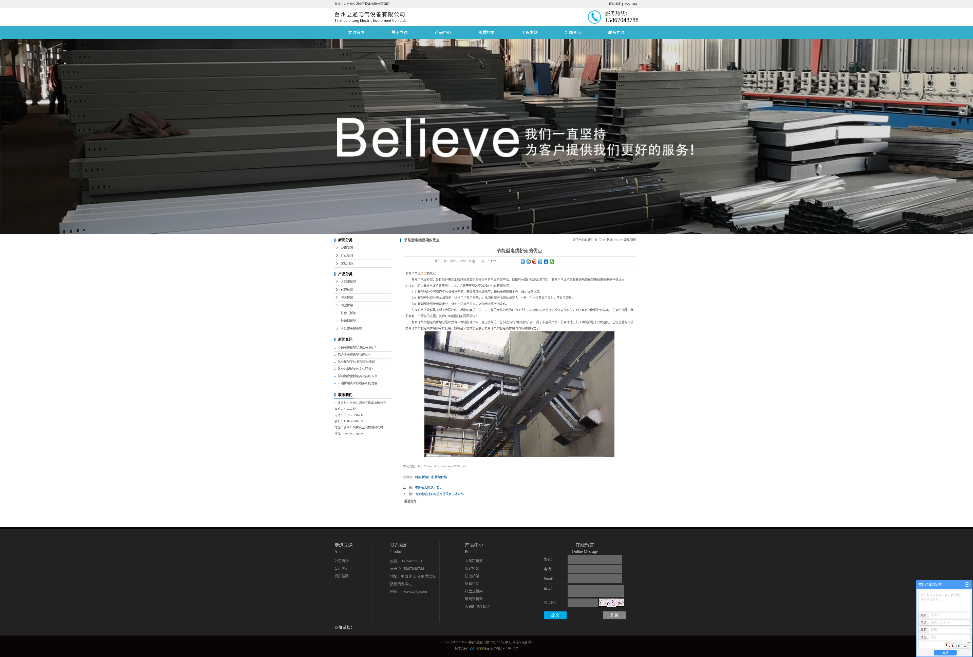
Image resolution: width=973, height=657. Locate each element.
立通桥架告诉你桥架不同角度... (359, 383)
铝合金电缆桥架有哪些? (354, 355)
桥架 (418, 477)
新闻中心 (613, 240)
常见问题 (347, 263)
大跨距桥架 (348, 282)
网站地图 (615, 4)
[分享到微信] (552, 262)
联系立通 (616, 32)
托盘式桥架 (348, 313)
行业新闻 (347, 255)
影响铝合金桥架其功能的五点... (359, 376)
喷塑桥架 (347, 305)
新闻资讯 (573, 32)
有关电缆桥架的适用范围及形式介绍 (439, 494)
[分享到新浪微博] (534, 262)
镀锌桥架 (347, 289)
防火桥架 (347, 297)
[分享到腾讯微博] (540, 262)
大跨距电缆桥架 (351, 329)
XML (635, 4)
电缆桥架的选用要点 (428, 487)
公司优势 (341, 568)
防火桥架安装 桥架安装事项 (356, 362)
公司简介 (341, 561)
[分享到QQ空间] (529, 262)
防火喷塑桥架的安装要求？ (356, 369)
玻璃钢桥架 (348, 321)
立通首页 (356, 32)
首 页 (598, 240)
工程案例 (529, 32)
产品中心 (443, 32)
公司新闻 (347, 248)
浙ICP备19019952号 (504, 648)
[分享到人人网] (546, 262)
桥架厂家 (428, 477)
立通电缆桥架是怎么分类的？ (357, 348)
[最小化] (967, 584)
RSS (627, 4)
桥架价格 (441, 477)
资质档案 (486, 32)
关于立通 (399, 32)
